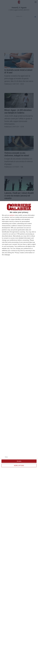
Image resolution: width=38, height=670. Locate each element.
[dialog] (19, 435)
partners (12, 215)
